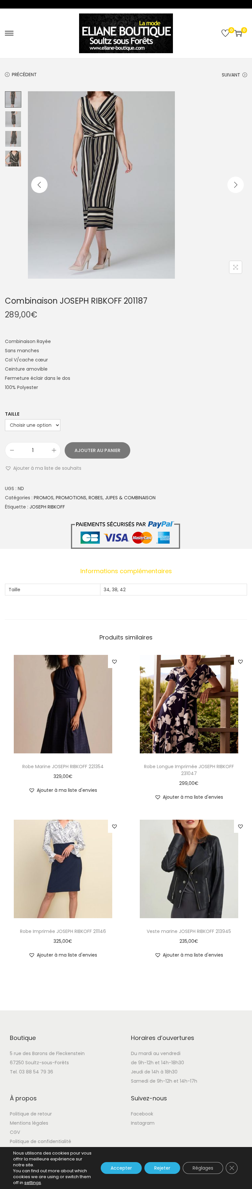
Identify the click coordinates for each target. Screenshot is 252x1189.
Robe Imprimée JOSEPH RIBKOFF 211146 (63, 931)
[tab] (126, 571)
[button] (43, 468)
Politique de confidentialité (40, 1141)
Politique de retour (31, 1114)
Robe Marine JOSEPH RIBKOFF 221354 (63, 766)
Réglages (203, 1168)
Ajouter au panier (97, 450)
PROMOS (43, 497)
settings (32, 1183)
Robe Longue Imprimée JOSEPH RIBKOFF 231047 (189, 770)
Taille (12, 414)
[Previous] (39, 185)
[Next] (235, 185)
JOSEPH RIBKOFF (47, 507)
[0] (225, 33)
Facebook (142, 1114)
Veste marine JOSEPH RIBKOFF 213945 (189, 931)
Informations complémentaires (126, 571)
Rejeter (162, 1168)
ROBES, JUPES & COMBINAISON (122, 497)
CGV (15, 1132)
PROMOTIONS (71, 497)
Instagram (143, 1123)
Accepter (121, 1168)
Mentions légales (29, 1123)
